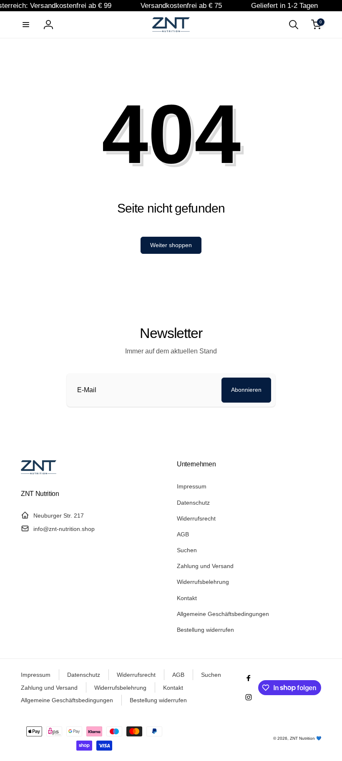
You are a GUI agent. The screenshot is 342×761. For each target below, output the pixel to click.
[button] (26, 24)
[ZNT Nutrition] (38, 472)
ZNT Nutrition (302, 738)
